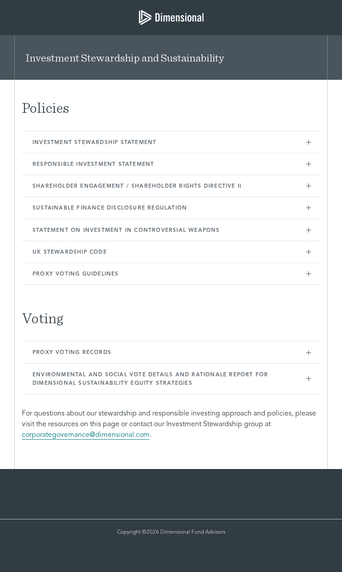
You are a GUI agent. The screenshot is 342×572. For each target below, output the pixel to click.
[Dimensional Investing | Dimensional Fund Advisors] (171, 17)
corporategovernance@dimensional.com (86, 435)
